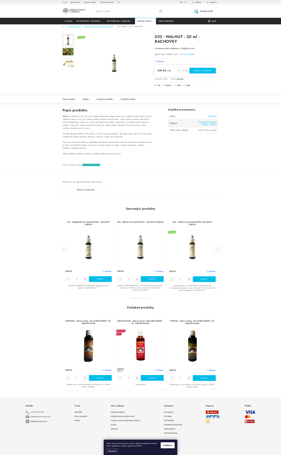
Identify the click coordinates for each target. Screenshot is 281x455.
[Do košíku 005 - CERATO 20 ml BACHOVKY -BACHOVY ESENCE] (204, 279)
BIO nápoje (168, 416)
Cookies (113, 424)
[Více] (212, 21)
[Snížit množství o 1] (179, 71)
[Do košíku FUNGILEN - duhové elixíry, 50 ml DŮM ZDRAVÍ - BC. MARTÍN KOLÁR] (100, 378)
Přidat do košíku (203, 71)
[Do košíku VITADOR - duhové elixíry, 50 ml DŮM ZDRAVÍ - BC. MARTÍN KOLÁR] (204, 378)
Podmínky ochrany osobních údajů (123, 416)
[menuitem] (69, 21)
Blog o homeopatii (81, 416)
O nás (65, 2)
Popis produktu (69, 99)
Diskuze (86, 99)
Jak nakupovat (75, 2)
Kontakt (77, 420)
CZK (184, 2)
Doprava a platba (90, 2)
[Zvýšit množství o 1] (186, 71)
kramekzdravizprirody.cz (38, 421)
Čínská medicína (169, 429)
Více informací (189, 54)
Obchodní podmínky (107, 2)
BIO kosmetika (169, 420)
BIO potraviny (168, 412)
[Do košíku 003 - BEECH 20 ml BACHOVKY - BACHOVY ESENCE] (152, 279)
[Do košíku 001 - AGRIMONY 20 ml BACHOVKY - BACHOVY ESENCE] (100, 279)
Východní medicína (170, 433)
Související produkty (105, 99)
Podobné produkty (128, 99)
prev (64, 249)
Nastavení (112, 451)
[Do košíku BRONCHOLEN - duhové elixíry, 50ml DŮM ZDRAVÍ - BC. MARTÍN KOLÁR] (152, 378)
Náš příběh (78, 412)
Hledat (161, 11)
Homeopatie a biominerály (173, 424)
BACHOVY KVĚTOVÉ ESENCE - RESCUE (208, 123)
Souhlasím (167, 445)
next (217, 249)
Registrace (213, 2)
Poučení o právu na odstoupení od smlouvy (125, 420)
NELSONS (180, 79)
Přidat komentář (86, 190)
